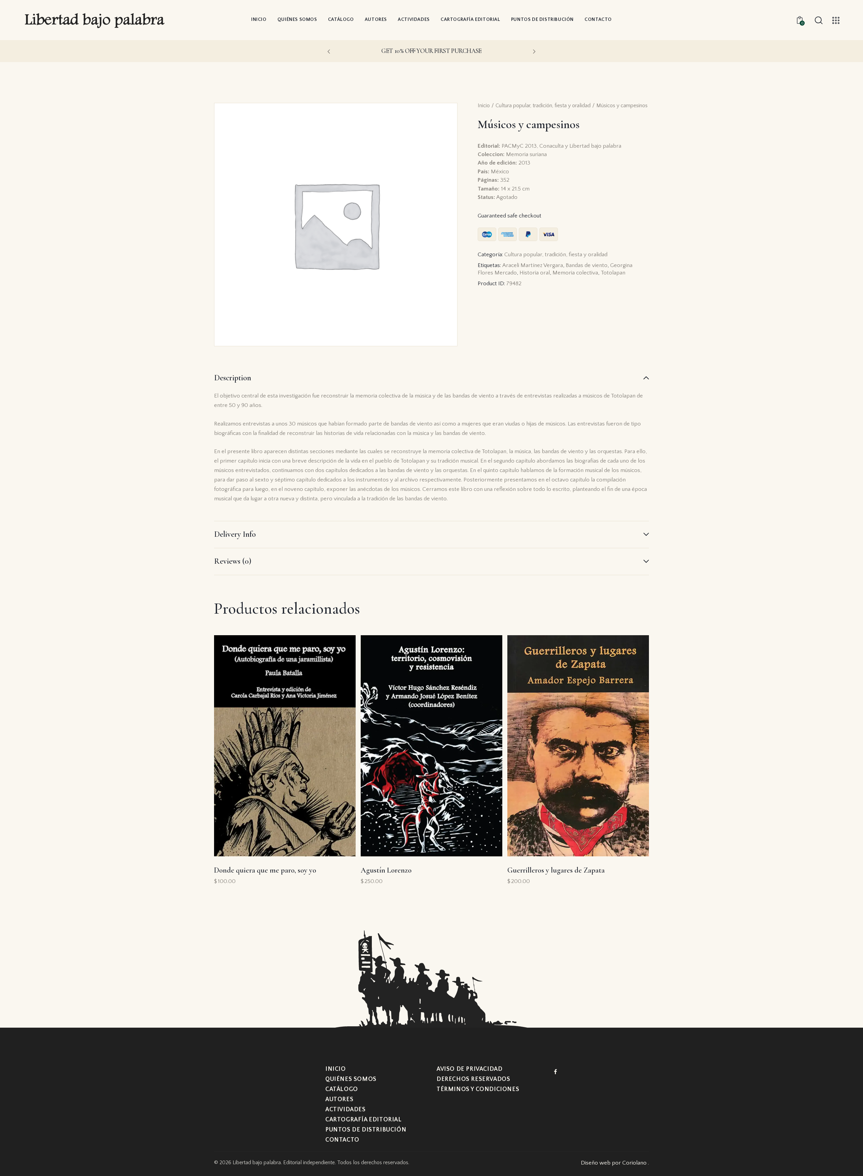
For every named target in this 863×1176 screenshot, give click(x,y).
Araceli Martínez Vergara (532, 265)
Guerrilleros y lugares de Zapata (556, 870)
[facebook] (555, 1072)
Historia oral (534, 273)
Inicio (484, 105)
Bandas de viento (586, 265)
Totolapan (613, 273)
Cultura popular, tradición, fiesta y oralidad (543, 105)
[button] (328, 51)
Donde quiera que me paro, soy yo (265, 870)
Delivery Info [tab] (235, 534)
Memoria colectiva (575, 273)
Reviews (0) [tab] (232, 561)
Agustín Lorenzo (386, 870)
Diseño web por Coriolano (614, 1163)
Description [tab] (232, 378)
